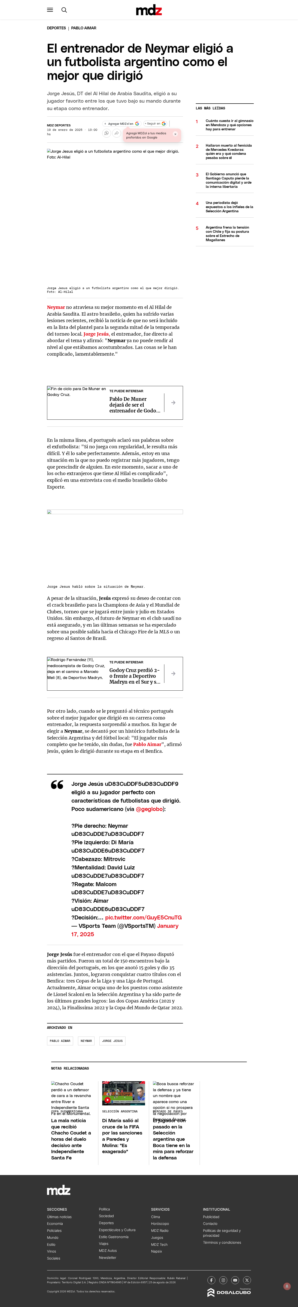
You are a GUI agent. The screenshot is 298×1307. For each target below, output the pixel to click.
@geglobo (149, 809)
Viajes (103, 1244)
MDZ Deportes (59, 125)
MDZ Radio (160, 1231)
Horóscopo (160, 1224)
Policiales (54, 1231)
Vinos (51, 1251)
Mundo (52, 1238)
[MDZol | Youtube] (235, 1280)
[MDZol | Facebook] (211, 1280)
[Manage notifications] (287, 1286)
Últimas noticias (59, 1217)
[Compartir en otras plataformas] (116, 133)
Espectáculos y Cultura (117, 1230)
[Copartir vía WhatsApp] (106, 133)
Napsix (156, 1251)
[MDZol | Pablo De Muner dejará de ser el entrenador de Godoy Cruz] (173, 402)
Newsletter (107, 1258)
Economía (55, 1224)
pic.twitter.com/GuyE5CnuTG (143, 918)
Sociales (53, 1258)
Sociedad (106, 1216)
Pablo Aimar (60, 1041)
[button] (50, 10)
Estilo (51, 1245)
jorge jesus (112, 1041)
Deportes (56, 28)
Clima (155, 1217)
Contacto (210, 1224)
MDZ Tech (159, 1245)
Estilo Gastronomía (114, 1237)
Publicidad (211, 1217)
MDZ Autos (108, 1251)
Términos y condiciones (222, 1242)
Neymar (86, 1041)
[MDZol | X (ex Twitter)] (247, 1280)
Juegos (157, 1238)
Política (104, 1209)
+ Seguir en (152, 123)
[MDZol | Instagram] (223, 1280)
